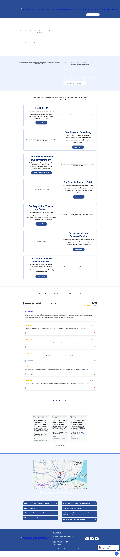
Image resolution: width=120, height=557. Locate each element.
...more (44, 435)
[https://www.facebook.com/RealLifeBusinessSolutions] (87, 538)
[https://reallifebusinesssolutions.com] (69, 9)
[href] (60, 474)
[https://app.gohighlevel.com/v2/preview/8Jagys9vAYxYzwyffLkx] (35, 538)
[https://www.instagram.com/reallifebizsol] (92, 538)
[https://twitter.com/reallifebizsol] (97, 538)
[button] (41, 428)
